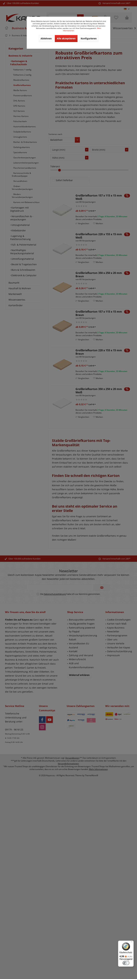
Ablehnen (46, 38)
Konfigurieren (89, 38)
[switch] (126, 963)
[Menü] (132, 943)
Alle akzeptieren (66, 38)
